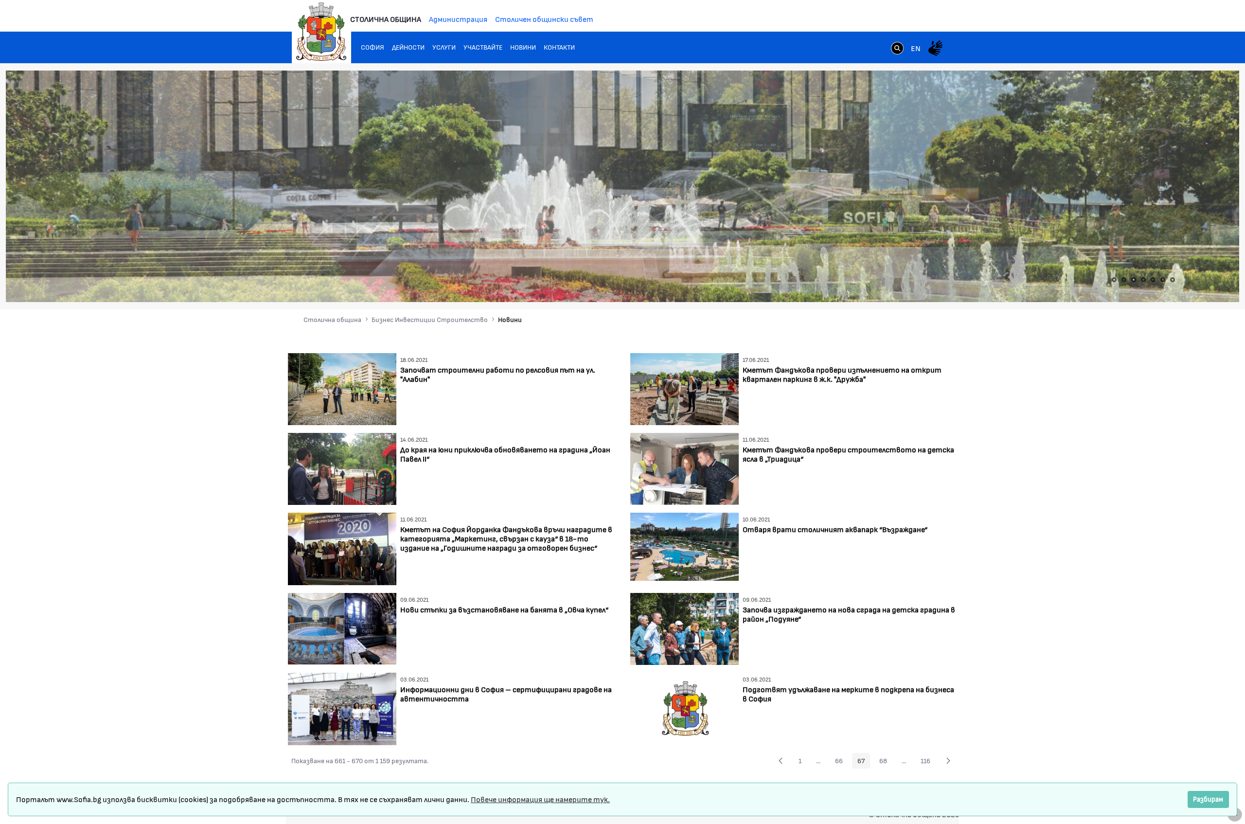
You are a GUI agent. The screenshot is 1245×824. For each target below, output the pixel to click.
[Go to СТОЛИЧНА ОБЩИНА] (321, 31)
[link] (897, 49)
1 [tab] (1114, 279)
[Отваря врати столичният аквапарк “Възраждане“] (684, 545)
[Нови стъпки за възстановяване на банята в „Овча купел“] (342, 627)
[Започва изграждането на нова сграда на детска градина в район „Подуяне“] (684, 627)
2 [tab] (1123, 279)
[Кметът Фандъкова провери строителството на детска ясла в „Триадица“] (684, 467)
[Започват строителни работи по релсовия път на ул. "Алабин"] (342, 388)
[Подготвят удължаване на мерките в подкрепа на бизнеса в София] (684, 707)
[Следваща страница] (948, 761)
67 (863, 762)
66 (841, 762)
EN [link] (916, 48)
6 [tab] (1162, 279)
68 (885, 762)
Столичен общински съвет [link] (544, 18)
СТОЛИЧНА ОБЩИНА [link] (385, 18)
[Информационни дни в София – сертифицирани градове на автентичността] (342, 707)
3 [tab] (1133, 279)
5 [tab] (1153, 279)
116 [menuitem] (928, 762)
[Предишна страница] (780, 761)
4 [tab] (1143, 279)
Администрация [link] (458, 18)
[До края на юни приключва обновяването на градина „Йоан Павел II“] (342, 467)
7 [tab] (1172, 279)
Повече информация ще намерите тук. (540, 799)
